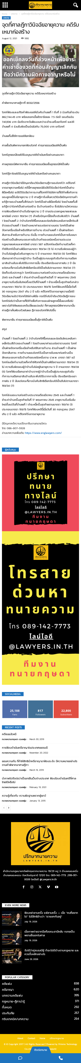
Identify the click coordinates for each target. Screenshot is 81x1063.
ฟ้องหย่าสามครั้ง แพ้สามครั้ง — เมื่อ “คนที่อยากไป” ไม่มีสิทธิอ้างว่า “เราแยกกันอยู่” (51, 915)
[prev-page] (4, 808)
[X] (41, 887)
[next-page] (9, 808)
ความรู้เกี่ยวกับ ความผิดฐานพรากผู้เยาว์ (24, 796)
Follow (40, 701)
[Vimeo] (49, 887)
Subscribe (66, 701)
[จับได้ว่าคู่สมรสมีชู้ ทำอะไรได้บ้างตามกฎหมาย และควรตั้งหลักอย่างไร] (12, 956)
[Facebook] (24, 887)
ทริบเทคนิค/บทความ (15, 1019)
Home (4, 13)
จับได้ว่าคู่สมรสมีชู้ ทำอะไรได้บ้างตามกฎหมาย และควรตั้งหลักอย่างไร (51, 952)
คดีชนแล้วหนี (9, 734)
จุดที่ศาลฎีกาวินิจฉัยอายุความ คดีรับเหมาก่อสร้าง (29, 93)
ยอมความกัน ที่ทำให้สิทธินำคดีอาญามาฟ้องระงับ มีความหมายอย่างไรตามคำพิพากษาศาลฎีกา (39, 763)
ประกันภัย (8, 1013)
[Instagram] (33, 887)
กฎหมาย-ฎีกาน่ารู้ (13, 1001)
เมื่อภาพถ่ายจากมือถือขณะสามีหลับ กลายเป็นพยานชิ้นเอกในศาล (49, 933)
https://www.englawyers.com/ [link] (43, 433)
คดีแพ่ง (7, 983)
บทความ (14, 13)
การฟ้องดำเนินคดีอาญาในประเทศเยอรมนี (25, 748)
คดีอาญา (8, 989)
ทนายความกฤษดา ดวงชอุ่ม (14, 739)
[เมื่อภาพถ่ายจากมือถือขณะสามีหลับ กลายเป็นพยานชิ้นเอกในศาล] (12, 937)
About (20, 1038)
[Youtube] (57, 887)
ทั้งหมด (7, 1007)
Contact (31, 1038)
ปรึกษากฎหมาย (57, 1038)
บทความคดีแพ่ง (12, 995)
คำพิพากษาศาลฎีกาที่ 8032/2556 (21, 103)
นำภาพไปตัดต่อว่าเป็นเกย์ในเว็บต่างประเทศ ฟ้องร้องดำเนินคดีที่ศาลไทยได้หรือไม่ (39, 780)
